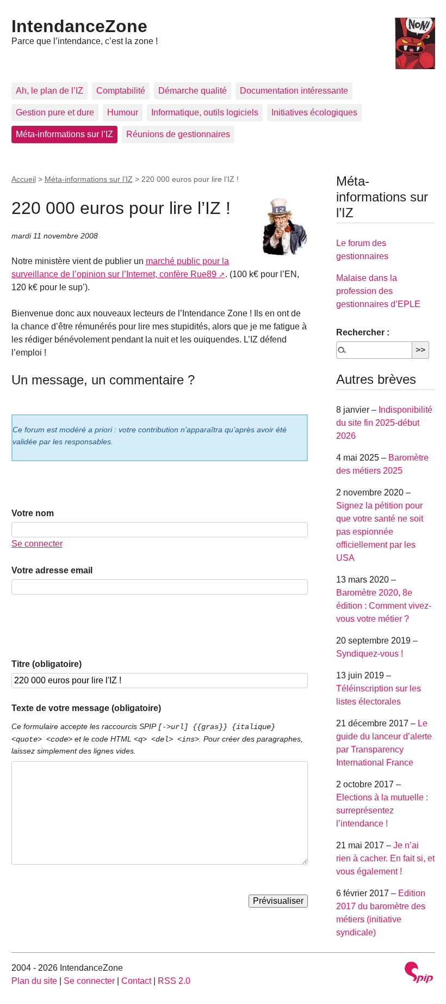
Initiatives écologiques (314, 112)
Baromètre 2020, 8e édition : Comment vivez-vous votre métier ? (383, 605)
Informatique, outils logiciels (204, 112)
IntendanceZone (79, 26)
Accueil (23, 179)
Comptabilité (120, 90)
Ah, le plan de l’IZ (49, 90)
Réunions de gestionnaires (178, 134)
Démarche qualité (192, 90)
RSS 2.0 (174, 980)
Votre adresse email (51, 570)
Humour (122, 112)
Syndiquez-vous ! (369, 653)
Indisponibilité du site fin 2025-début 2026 (384, 422)
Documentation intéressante (294, 90)
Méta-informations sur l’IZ (64, 134)
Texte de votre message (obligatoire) (86, 708)
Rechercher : (362, 332)
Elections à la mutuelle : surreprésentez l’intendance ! (382, 810)
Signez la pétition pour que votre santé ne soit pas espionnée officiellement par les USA (379, 531)
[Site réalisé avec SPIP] (418, 974)
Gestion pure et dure (55, 112)
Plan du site (34, 980)
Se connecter (37, 543)
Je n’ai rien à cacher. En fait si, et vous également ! (385, 858)
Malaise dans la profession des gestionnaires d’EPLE (378, 291)
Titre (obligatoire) (46, 664)
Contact (136, 980)
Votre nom (32, 513)
